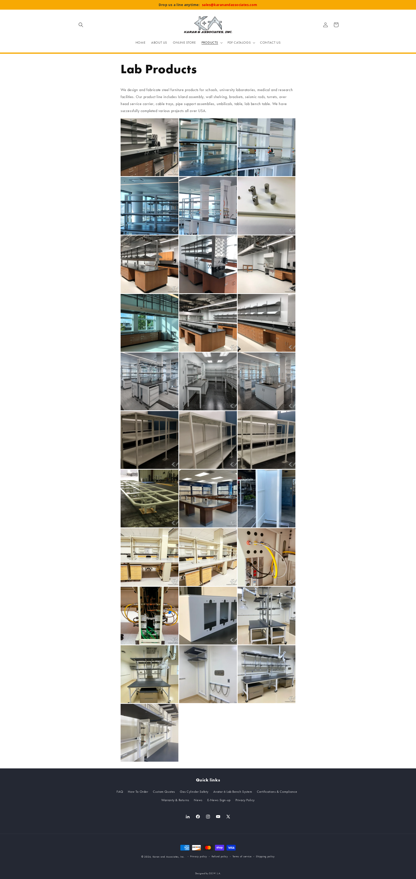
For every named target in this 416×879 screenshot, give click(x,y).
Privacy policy (198, 856)
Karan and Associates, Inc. (169, 856)
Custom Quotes (164, 792)
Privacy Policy (245, 800)
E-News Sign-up (219, 800)
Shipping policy (265, 856)
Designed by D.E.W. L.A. (208, 873)
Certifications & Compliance (277, 792)
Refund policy (220, 856)
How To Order (138, 792)
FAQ (120, 792)
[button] (81, 25)
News (198, 800)
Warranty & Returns (175, 800)
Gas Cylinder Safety (194, 792)
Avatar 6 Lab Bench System (232, 792)
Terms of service (242, 856)
